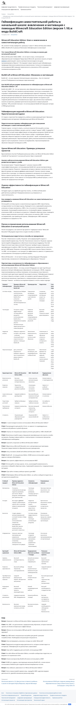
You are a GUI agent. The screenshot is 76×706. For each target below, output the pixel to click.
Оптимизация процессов (8, 700)
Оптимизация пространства (24, 700)
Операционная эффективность (10, 9)
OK (69, 704)
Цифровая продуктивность (9, 7)
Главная (3, 14)
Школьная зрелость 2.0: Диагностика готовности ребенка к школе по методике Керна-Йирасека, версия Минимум (19, 681)
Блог (2, 693)
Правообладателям (26, 695)
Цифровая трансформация (61, 7)
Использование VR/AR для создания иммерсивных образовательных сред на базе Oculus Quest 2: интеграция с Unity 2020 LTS (59, 682)
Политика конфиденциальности (10, 695)
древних (4, 61)
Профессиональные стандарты (27, 7)
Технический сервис (39, 700)
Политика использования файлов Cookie (50, 693)
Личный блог (10, 14)
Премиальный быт (26, 9)
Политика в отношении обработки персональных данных (21, 693)
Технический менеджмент (44, 7)
